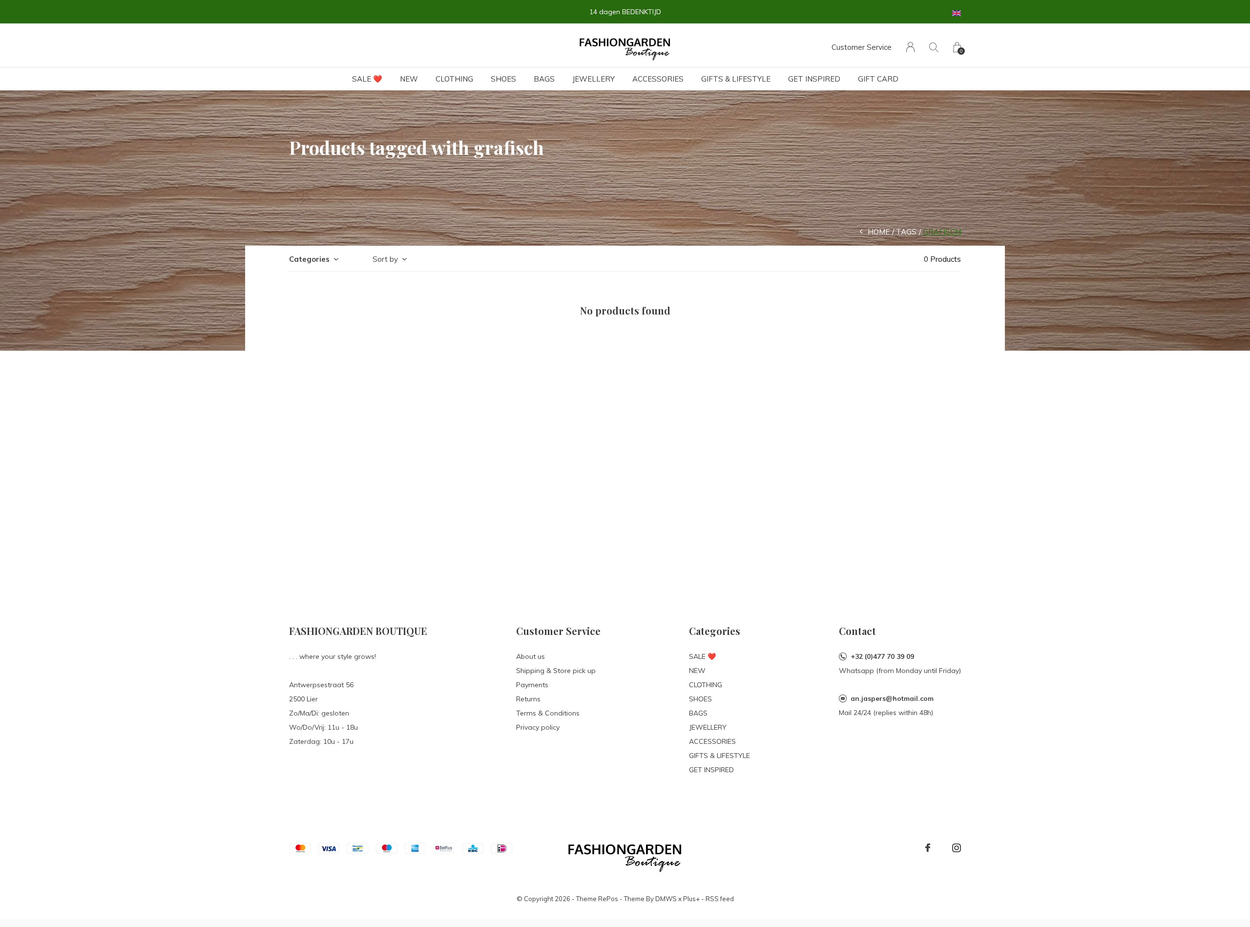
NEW (409, 79)
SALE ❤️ (367, 79)
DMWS (666, 899)
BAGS (544, 79)
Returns (528, 699)
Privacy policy (538, 727)
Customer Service (862, 47)
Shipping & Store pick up (556, 670)
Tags (906, 231)
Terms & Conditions (548, 713)
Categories (309, 259)
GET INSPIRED (814, 79)
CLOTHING (454, 79)
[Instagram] (956, 848)
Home (879, 231)
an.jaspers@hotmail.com (892, 698)
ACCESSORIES (658, 79)
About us (530, 656)
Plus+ (691, 899)
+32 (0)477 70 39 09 (882, 656)
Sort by (385, 259)
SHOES (503, 79)
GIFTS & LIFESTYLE (736, 79)
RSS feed (720, 899)
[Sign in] (910, 47)
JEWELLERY (593, 79)
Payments (532, 684)
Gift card (878, 79)
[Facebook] (927, 848)
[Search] (933, 47)
